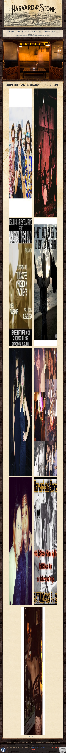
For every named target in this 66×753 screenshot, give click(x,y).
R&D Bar (38, 31)
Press (54, 31)
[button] (3, 749)
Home (11, 31)
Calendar (46, 31)
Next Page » (33, 737)
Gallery (18, 31)
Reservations (27, 31)
